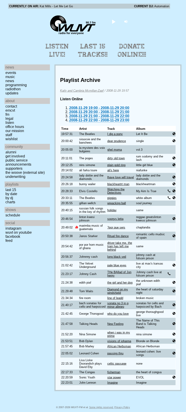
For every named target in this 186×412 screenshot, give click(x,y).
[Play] (114, 21)
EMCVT (10, 110)
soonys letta (115, 219)
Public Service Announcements (18, 162)
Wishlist (11, 139)
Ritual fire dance (118, 236)
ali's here (113, 170)
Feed (8, 241)
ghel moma (114, 149)
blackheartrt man (118, 184)
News (9, 81)
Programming (16, 85)
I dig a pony (115, 134)
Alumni (10, 152)
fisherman (113, 372)
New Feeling (115, 324)
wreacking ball (116, 203)
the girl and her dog (119, 282)
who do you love (118, 313)
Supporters (13, 168)
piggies (112, 198)
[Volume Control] (127, 21)
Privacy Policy (122, 407)
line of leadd (115, 298)
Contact (11, 106)
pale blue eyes (116, 265)
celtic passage (116, 363)
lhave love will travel (120, 177)
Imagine (112, 382)
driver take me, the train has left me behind (119, 246)
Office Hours (14, 127)
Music (10, 77)
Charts (10, 202)
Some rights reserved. (101, 407)
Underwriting (15, 177)
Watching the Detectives (116, 191)
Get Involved (15, 156)
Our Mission (14, 131)
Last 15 (10, 190)
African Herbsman (119, 346)
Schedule (12, 215)
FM (7, 114)
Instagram (13, 228)
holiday (112, 210)
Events (10, 73)
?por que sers (116, 227)
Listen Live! (57, 50)
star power (114, 377)
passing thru (115, 353)
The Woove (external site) (25, 172)
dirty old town (116, 158)
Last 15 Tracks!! (93, 50)
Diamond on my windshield (117, 291)
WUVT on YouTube (18, 232)
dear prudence (116, 141)
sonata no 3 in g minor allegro (117, 305)
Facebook (12, 236)
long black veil (116, 256)
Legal (9, 118)
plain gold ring (116, 165)
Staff (8, 135)
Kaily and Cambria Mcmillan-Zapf (82, 90)
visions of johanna (119, 341)
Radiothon (13, 89)
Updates (11, 93)
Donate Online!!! (132, 50)
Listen (9, 123)
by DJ (9, 198)
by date (11, 194)
